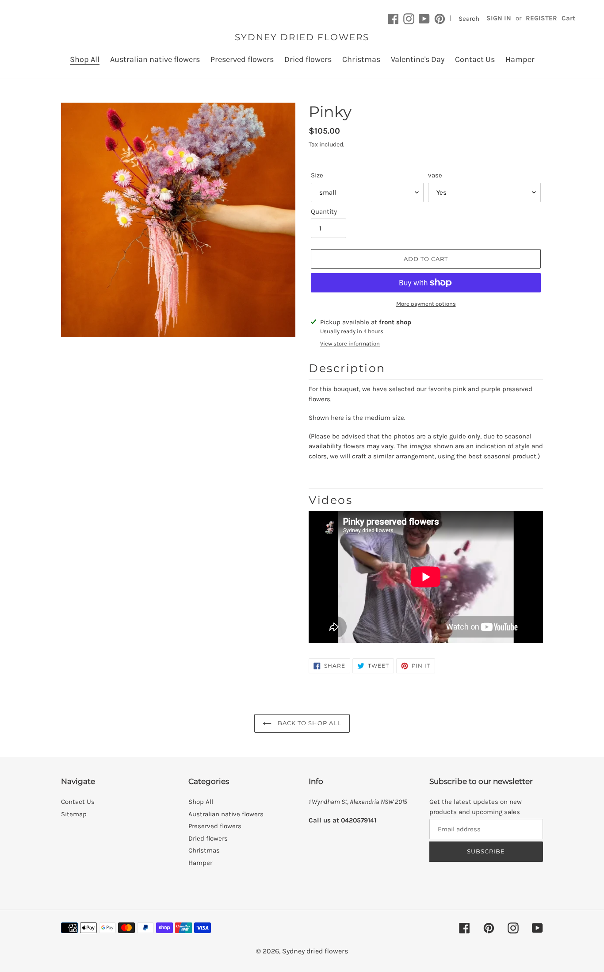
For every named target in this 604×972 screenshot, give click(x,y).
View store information (350, 343)
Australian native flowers (226, 814)
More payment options (426, 303)
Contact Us (78, 802)
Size (317, 175)
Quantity (324, 211)
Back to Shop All (309, 722)
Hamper (200, 863)
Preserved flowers (214, 826)
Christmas (204, 850)
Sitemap (74, 814)
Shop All (200, 802)
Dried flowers (208, 838)
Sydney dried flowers (302, 37)
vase (435, 175)
